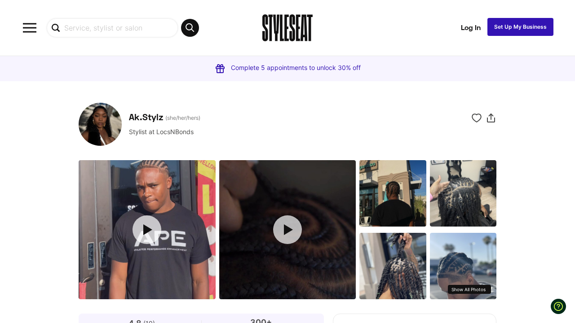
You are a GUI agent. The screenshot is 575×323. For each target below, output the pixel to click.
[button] (491, 118)
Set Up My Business (520, 26)
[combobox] (123, 28)
